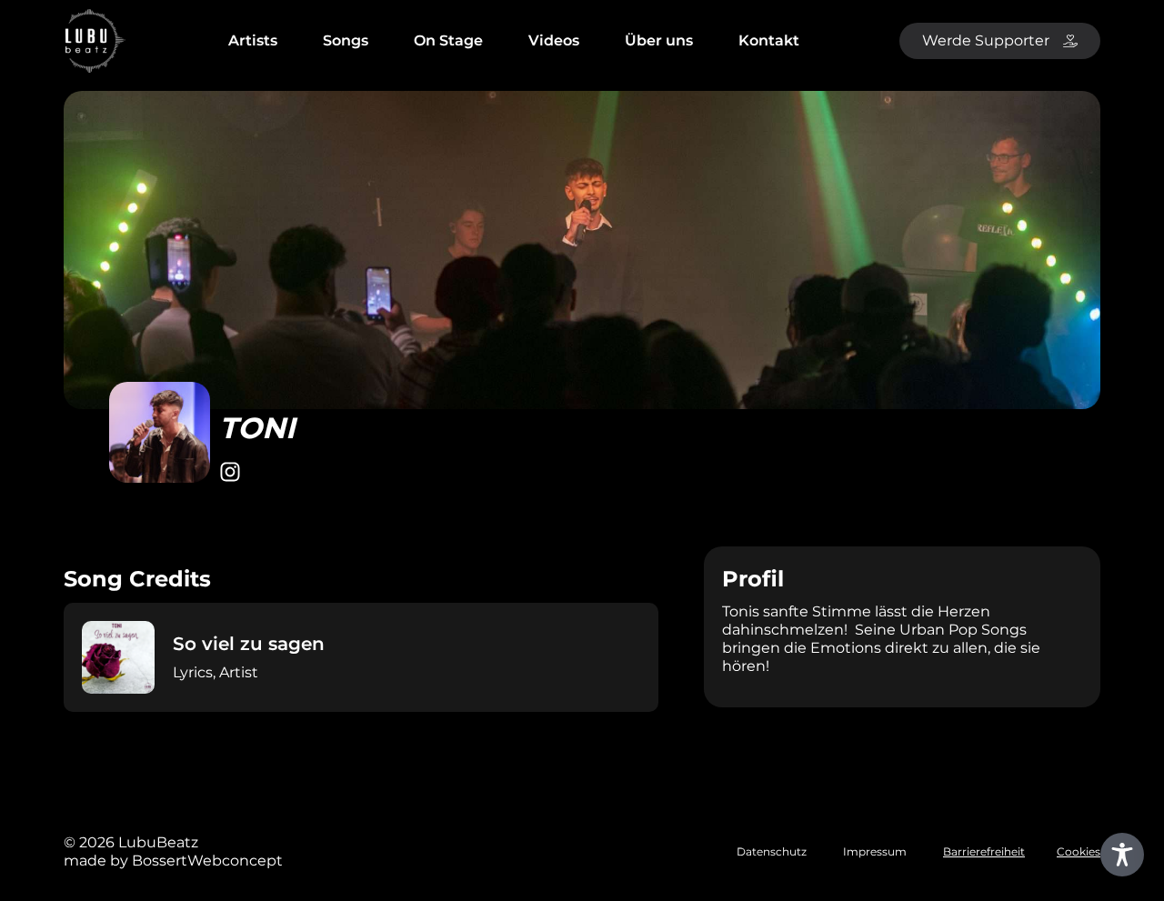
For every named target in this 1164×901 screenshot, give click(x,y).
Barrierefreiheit (984, 851)
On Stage (448, 40)
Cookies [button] (1078, 851)
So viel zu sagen (249, 644)
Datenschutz (772, 851)
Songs (345, 40)
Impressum (875, 851)
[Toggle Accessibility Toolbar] (1122, 854)
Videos (553, 40)
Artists (252, 40)
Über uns (659, 40)
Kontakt (768, 40)
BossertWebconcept (207, 860)
